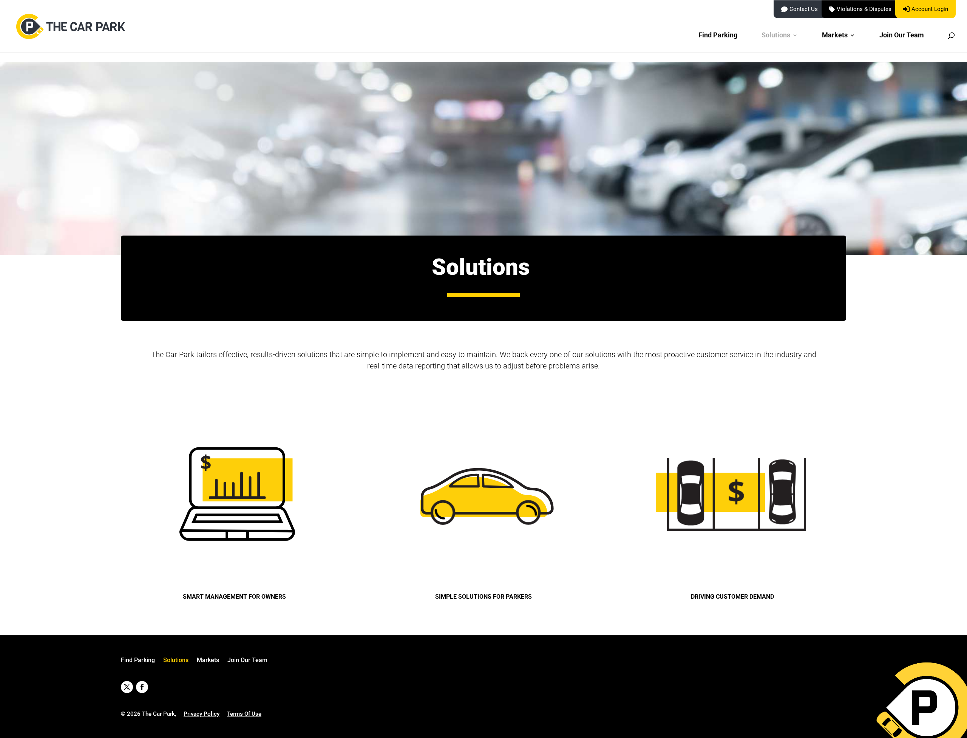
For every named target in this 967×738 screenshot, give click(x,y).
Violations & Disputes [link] (864, 9)
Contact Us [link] (803, 9)
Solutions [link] (776, 35)
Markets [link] (835, 35)
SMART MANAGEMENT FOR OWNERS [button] (234, 596)
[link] (72, 34)
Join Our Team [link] (901, 35)
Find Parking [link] (717, 35)
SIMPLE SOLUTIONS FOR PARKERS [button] (483, 596)
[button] (127, 687)
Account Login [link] (929, 9)
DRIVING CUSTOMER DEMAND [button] (732, 596)
